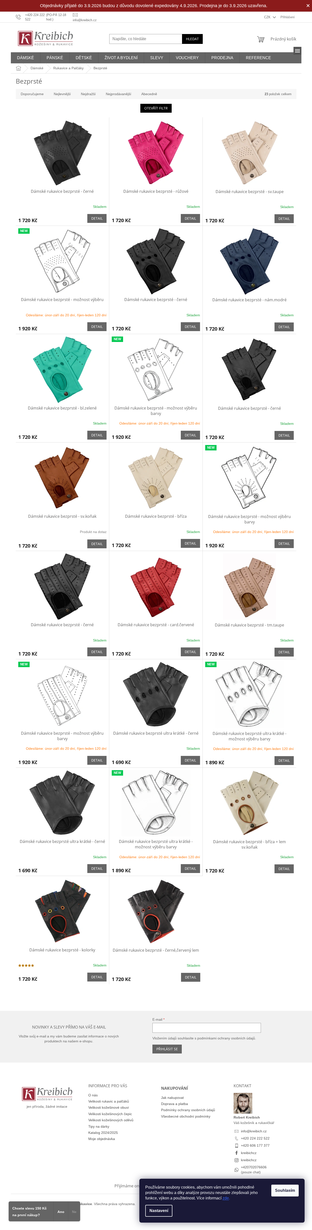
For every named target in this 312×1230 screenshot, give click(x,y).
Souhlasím (285, 1190)
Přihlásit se (167, 1049)
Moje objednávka (101, 1139)
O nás (93, 1095)
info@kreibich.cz (254, 1131)
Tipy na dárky (98, 1126)
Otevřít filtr (156, 108)
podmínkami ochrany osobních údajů (226, 1038)
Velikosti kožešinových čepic (110, 1114)
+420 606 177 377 (255, 1145)
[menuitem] (25, 57)
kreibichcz (249, 1153)
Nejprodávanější (118, 94)
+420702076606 (254, 1167)
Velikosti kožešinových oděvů (110, 1120)
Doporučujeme (32, 94)
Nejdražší (88, 94)
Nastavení (158, 1211)
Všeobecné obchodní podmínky (185, 1116)
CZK (268, 17)
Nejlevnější (62, 94)
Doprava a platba (174, 1104)
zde (225, 1198)
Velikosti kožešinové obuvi (108, 1107)
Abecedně (149, 94)
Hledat (192, 38)
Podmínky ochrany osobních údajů (188, 1110)
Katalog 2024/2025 (103, 1133)
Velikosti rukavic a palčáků (108, 1101)
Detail (97, 218)
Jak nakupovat (172, 1098)
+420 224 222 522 (255, 1138)
